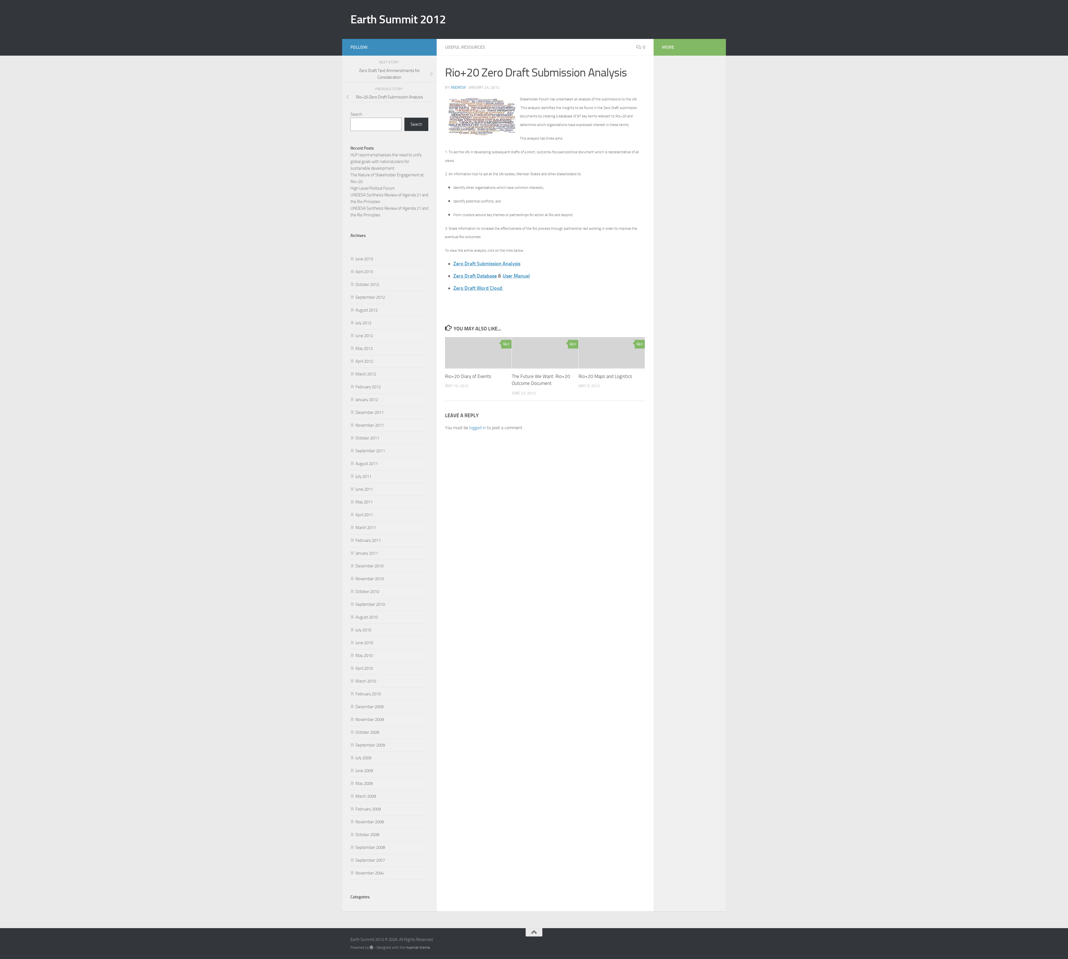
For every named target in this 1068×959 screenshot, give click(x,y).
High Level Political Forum (372, 188)
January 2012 (366, 399)
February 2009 (368, 809)
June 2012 (364, 335)
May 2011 (364, 502)
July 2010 (363, 629)
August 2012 (366, 310)
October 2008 (367, 834)
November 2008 (369, 821)
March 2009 (365, 796)
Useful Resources (465, 47)
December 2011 (369, 412)
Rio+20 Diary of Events (468, 376)
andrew (458, 87)
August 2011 (366, 463)
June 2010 (364, 642)
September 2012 (370, 297)
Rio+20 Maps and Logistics (605, 376)
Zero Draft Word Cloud (478, 288)
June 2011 (364, 489)
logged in (477, 427)
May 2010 (364, 655)
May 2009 (364, 783)
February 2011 (368, 540)
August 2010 (366, 617)
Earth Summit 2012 (398, 19)
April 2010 (364, 668)
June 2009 (364, 770)
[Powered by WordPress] (371, 947)
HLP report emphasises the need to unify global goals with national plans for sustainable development (386, 161)
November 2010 (369, 578)
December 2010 (369, 566)
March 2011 (365, 527)
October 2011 (367, 438)
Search (356, 114)
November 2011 (369, 425)
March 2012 (365, 374)
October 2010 (367, 591)
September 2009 (370, 745)
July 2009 (363, 757)
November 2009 (369, 719)
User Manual (516, 276)
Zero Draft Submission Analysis (486, 264)
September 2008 (370, 847)
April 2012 (364, 361)
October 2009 (367, 732)
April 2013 (364, 271)
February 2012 (368, 386)
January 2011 (366, 553)
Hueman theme (418, 947)
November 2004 (369, 873)
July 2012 (363, 322)
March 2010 (365, 681)
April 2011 (364, 514)
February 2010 (368, 693)
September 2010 (370, 604)
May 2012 (364, 348)
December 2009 (369, 706)
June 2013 (364, 258)
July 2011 (363, 476)
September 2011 (370, 450)
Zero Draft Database (475, 276)
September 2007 (370, 860)
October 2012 (367, 284)
